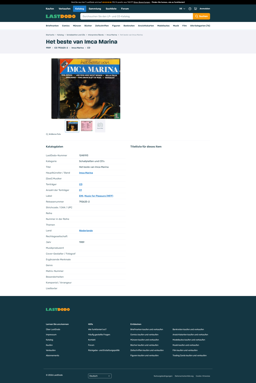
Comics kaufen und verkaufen (144, 334)
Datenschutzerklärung (184, 376)
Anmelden (205, 8)
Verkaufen (65, 8)
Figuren (116, 25)
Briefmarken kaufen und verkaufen (146, 329)
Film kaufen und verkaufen (185, 350)
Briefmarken (52, 25)
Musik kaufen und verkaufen (186, 345)
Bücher (88, 25)
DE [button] (180, 8)
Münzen (77, 25)
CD (88, 48)
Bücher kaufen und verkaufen (144, 345)
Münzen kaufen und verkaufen (144, 340)
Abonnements (52, 355)
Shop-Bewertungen (142, 2)
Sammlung (95, 8)
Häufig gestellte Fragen (99, 334)
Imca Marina (78, 48)
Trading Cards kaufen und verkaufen (190, 355)
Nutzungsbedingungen (163, 376)
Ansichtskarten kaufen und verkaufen (190, 334)
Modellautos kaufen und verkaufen (189, 340)
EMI (81, 195)
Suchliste (111, 8)
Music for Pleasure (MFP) (98, 195)
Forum (125, 8)
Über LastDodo (53, 329)
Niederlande (86, 230)
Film (184, 25)
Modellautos (163, 25)
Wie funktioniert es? (97, 329)
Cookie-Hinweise (203, 376)
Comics (66, 25)
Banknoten (129, 25)
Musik (176, 25)
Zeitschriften (102, 25)
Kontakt (91, 340)
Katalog (79, 8)
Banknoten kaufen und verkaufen (188, 329)
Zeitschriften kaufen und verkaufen (147, 350)
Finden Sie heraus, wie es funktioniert (168, 2)
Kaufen (50, 8)
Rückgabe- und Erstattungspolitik (104, 350)
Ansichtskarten (146, 25)
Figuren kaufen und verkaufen (144, 355)
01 (80, 190)
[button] (195, 8)
